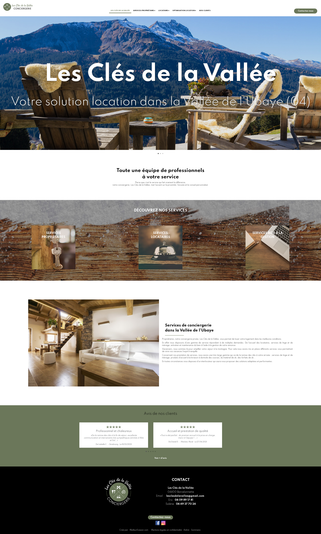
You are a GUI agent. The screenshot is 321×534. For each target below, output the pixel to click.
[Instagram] (163, 523)
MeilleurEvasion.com (139, 530)
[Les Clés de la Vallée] (18, 8)
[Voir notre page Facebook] (157, 523)
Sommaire (195, 530)
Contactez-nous (305, 11)
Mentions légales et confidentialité (166, 530)
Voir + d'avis (160, 458)
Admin (186, 530)
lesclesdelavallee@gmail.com (185, 496)
